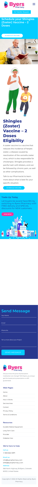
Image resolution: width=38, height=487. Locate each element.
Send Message (13, 352)
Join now (8, 214)
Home (5, 392)
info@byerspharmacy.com (12, 460)
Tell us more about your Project (11, 340)
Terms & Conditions (10, 415)
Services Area (8, 403)
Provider (6, 434)
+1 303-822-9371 (9, 453)
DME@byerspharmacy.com (13, 463)
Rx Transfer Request (21, 12)
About (5, 396)
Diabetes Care (8, 438)
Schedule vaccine (12, 35)
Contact (6, 407)
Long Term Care (8, 431)
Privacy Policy (8, 411)
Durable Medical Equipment (13, 427)
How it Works (8, 400)
